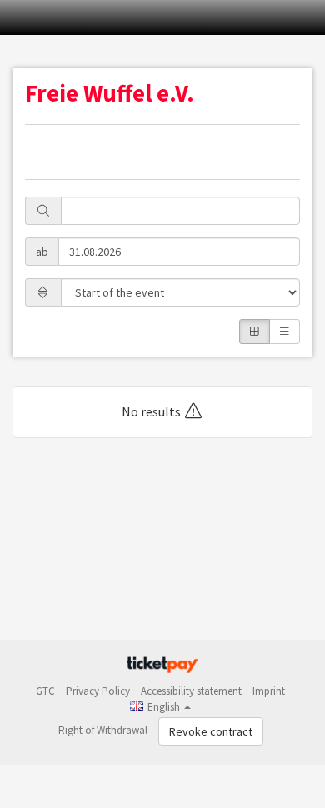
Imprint (268, 691)
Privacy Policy (98, 691)
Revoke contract (210, 731)
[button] (160, 707)
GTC (45, 691)
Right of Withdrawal (103, 730)
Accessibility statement (191, 691)
